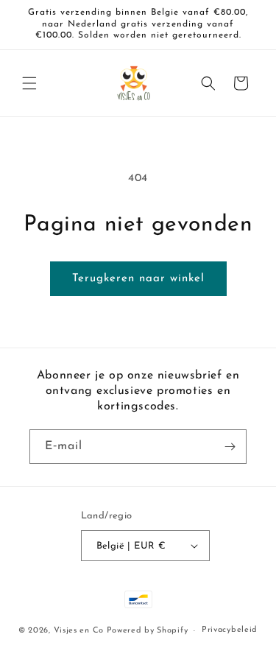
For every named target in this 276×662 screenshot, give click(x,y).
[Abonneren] (229, 446)
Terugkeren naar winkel (138, 278)
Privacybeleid (230, 630)
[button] (29, 83)
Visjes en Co (79, 631)
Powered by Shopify (147, 631)
